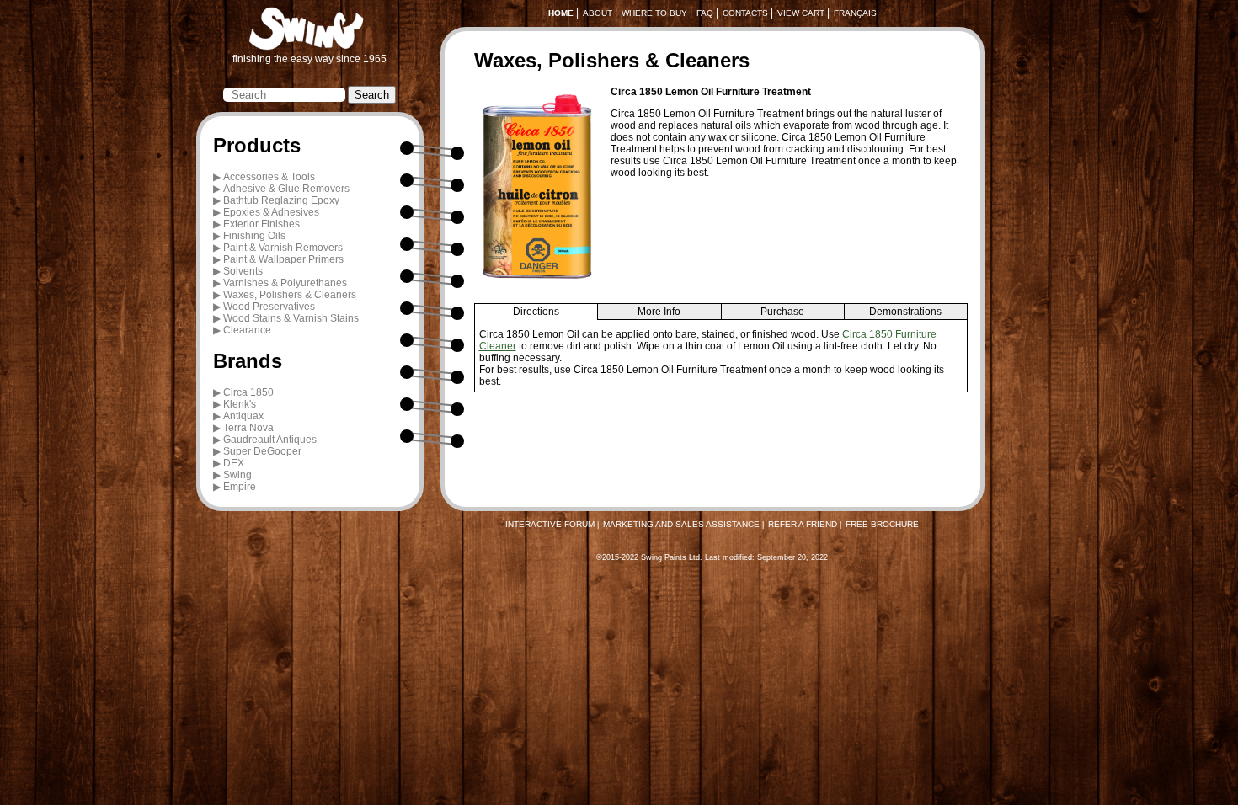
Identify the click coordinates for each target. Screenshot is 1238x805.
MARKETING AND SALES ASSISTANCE (681, 524)
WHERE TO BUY (654, 13)
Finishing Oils (254, 236)
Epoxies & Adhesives (271, 212)
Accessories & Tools (269, 177)
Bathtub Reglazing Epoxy (281, 200)
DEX (233, 463)
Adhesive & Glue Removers (286, 189)
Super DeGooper (262, 451)
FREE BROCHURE (882, 524)
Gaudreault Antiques (270, 439)
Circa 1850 (248, 392)
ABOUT (597, 13)
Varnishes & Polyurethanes (285, 283)
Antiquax (243, 416)
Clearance (247, 330)
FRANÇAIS (855, 13)
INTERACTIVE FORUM (550, 524)
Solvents (243, 271)
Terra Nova (248, 428)
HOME (561, 13)
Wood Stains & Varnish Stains (291, 318)
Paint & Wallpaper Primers (283, 259)
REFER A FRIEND (802, 524)
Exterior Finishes (261, 224)
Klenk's (239, 404)
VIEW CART (800, 13)
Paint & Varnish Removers (283, 247)
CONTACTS (745, 13)
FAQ (704, 13)
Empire (239, 487)
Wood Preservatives (269, 306)
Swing (237, 475)
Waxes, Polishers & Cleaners (289, 295)
